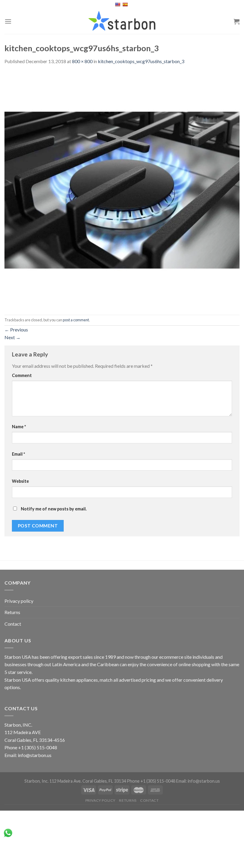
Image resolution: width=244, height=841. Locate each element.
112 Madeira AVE (22, 732)
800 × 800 (82, 61)
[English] (118, 4)
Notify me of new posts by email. (54, 508)
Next (12, 337)
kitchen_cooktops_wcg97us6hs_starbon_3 (141, 61)
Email (18, 454)
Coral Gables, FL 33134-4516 (34, 740)
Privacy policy (18, 601)
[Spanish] (125, 4)
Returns (12, 612)
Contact (12, 624)
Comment (22, 375)
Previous (16, 329)
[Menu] (8, 21)
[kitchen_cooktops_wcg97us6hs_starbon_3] (122, 189)
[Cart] (237, 21)
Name (19, 426)
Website (20, 481)
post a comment (76, 319)
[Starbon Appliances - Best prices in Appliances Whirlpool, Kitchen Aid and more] (122, 21)
